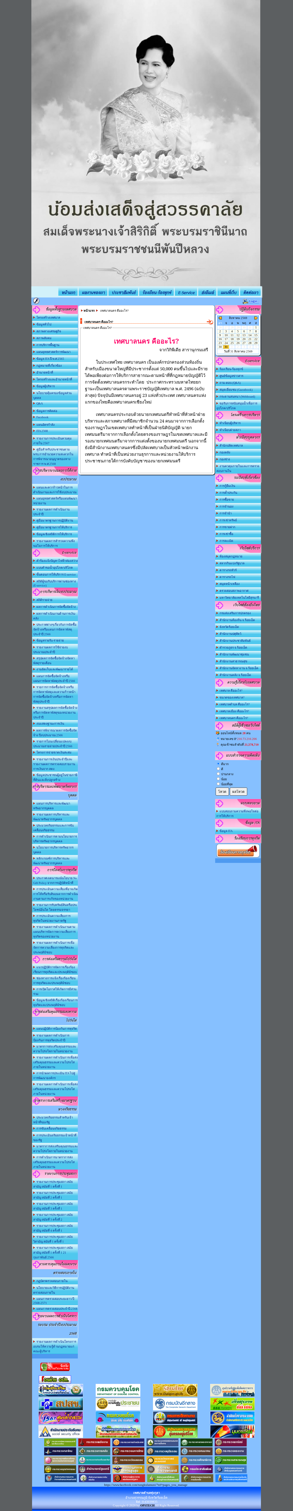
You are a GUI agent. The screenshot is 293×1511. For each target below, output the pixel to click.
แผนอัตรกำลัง (45, 424)
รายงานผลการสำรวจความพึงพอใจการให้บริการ (54, 543)
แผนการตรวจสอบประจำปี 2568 (56, 1308)
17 (226, 339)
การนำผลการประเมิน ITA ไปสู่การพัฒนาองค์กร (54, 1076)
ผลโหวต (238, 792)
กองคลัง (224, 452)
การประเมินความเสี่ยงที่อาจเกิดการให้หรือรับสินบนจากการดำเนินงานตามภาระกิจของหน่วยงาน (55, 893)
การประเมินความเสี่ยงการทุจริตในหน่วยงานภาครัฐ (52, 918)
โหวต (222, 792)
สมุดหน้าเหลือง (229, 584)
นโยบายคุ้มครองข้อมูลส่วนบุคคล (52, 395)
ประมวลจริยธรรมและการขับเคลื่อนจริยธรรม (53, 828)
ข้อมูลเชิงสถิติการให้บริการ (53, 534)
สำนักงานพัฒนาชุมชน (233, 654)
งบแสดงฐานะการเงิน (49, 723)
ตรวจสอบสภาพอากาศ (233, 590)
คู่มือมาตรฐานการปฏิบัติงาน (54, 520)
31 (226, 347)
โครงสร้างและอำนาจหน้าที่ (53, 379)
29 (256, 343)
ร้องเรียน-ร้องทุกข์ (230, 369)
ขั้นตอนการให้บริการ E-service (55, 574)
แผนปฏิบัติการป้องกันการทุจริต (56, 1028)
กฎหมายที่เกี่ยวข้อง (48, 365)
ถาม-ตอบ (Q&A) (229, 383)
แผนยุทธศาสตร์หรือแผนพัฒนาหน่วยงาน (55, 501)
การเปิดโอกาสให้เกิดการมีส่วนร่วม (54, 991)
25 (232, 343)
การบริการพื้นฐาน (47, 345)
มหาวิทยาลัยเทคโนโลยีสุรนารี (238, 597)
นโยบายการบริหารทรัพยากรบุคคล (53, 850)
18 (232, 339)
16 (220, 339)
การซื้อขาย (226, 499)
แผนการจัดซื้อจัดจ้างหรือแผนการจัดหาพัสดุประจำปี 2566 (54, 678)
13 (244, 335)
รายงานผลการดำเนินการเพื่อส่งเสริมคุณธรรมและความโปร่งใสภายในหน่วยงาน (55, 1062)
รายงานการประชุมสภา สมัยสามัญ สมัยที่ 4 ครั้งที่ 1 (53, 1228)
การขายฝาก (226, 527)
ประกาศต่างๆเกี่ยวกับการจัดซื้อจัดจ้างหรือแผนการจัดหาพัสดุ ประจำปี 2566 (54, 629)
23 (220, 343)
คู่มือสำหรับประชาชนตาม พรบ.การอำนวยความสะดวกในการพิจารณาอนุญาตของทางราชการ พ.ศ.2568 (53, 457)
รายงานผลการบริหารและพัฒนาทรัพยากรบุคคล (51, 817)
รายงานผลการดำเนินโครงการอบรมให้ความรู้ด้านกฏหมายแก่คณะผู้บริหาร (54, 1346)
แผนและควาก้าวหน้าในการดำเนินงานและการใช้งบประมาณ (54, 490)
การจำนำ (225, 513)
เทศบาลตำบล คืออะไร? (234, 704)
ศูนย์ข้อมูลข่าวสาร (230, 376)
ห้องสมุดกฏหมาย (230, 556)
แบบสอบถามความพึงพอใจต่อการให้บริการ (237, 814)
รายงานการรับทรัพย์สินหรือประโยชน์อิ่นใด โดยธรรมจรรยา (55, 907)
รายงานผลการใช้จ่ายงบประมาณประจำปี (50, 650)
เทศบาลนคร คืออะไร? (233, 718)
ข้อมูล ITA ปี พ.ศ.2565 (49, 358)
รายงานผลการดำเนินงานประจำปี (51, 512)
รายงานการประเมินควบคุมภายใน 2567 (52, 441)
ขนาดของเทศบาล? (231, 697)
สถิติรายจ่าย (43, 600)
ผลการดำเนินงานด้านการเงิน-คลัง (54, 616)
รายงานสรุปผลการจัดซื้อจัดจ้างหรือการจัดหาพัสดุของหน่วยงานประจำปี (55, 712)
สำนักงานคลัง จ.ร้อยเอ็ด (234, 675)
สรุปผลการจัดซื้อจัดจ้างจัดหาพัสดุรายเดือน (54, 661)
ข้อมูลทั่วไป (43, 324)
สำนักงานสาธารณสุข (232, 661)
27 (244, 343)
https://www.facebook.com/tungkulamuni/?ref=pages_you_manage (145, 1484)
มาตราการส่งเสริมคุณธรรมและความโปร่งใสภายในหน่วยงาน (55, 1149)
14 (250, 335)
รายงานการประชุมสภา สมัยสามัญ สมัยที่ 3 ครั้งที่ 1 (53, 1206)
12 (238, 335)
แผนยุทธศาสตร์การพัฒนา (53, 352)
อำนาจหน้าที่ (44, 372)
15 (256, 335)
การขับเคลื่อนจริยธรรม (51, 1128)
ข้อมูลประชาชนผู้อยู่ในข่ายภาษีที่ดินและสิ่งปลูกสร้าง (55, 777)
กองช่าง (224, 459)
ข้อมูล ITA (225, 831)
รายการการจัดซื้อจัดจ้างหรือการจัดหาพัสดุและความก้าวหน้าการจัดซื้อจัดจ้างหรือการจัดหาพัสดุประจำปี (54, 694)
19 (238, 339)
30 (220, 347)
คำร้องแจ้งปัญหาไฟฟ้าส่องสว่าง (56, 560)
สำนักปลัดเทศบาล (230, 445)
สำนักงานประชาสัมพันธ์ (234, 640)
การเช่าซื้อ (225, 534)
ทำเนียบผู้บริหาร (229, 423)
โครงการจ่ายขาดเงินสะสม (53, 752)
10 (226, 335)
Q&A (39, 403)
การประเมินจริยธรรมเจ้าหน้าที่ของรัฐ (54, 1138)
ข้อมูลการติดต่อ (46, 411)
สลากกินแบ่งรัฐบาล (231, 563)
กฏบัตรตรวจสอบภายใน (51, 1281)
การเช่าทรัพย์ (227, 520)
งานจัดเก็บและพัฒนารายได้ (54, 669)
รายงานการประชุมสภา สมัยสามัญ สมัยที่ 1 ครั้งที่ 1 (53, 1184)
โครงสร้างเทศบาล (47, 317)
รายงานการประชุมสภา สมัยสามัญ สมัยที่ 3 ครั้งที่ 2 (53, 1217)
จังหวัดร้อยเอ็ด (228, 627)
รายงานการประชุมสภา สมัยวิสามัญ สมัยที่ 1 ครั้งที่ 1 (53, 1239)
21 (250, 339)
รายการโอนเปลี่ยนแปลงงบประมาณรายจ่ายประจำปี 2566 (52, 744)
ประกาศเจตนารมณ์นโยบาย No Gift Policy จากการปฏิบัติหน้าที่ (55, 880)
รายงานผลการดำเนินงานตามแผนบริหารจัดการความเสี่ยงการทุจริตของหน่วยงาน (54, 931)
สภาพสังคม (43, 338)
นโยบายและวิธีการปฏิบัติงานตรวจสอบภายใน (53, 1290)
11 (232, 335)
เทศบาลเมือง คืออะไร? (233, 711)
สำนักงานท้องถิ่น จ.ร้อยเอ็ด (236, 620)
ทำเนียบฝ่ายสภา (229, 430)
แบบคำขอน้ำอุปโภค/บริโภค (54, 567)
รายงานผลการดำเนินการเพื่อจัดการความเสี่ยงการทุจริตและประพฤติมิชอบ (53, 947)
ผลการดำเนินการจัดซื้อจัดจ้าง (55, 606)
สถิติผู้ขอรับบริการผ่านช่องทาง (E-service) (54, 583)
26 (238, 343)
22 (256, 339)
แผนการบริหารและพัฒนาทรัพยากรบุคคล (51, 806)
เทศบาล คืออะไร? (230, 690)
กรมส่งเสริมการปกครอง (234, 613)
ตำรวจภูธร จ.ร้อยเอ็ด (232, 647)
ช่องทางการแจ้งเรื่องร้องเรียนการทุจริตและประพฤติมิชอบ (54, 980)
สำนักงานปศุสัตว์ (229, 633)
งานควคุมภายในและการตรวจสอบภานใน (237, 468)
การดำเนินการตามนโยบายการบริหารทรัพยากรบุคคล (55, 839)
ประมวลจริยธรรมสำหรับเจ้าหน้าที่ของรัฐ (53, 1120)
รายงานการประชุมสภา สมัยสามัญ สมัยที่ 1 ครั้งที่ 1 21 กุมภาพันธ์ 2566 (53, 1252)
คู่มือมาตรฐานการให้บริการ (53, 527)
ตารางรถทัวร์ (227, 570)
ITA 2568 (41, 431)
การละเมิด (225, 541)
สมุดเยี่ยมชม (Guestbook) (235, 389)
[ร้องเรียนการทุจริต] (238, 857)
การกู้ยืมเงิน (226, 486)
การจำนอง (225, 506)
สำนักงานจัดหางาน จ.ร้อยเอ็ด (238, 668)
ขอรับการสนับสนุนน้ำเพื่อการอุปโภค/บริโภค (236, 406)
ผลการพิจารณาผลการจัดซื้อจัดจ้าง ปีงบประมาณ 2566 (55, 733)
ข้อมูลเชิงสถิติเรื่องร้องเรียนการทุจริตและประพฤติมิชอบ (55, 1002)
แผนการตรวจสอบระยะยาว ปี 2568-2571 (53, 1301)
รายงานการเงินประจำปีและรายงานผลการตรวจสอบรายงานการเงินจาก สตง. (54, 764)
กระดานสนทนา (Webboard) (236, 396)
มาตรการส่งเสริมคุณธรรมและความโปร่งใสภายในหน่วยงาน (54, 1049)
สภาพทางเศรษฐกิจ (48, 331)
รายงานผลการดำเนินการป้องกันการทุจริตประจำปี (51, 1038)
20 (244, 339)
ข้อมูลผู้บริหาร (45, 386)
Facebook (42, 417)
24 (226, 343)
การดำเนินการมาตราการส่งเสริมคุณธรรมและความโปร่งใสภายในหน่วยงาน (54, 1162)
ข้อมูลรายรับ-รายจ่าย (49, 640)
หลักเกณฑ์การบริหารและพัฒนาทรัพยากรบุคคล (51, 861)
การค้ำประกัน (227, 492)
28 (250, 343)
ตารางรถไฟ (226, 577)
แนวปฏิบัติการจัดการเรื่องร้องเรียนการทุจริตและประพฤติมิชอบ (55, 970)
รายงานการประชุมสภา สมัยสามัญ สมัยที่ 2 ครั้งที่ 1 (53, 1195)
